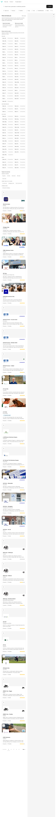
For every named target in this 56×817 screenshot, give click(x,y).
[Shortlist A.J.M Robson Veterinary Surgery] (3, 425)
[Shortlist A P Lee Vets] (3, 377)
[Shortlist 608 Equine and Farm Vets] (3, 285)
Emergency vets (11, 183)
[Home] (2, 2)
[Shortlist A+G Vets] (3, 400)
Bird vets (18, 175)
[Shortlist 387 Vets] (3, 261)
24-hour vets (4, 183)
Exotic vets (13, 175)
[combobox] (24, 6)
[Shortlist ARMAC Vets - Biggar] (3, 679)
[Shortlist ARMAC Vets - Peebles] (3, 702)
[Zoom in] (54, 15)
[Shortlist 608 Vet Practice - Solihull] (3, 354)
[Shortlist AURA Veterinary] (3, 725)
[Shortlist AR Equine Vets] (3, 656)
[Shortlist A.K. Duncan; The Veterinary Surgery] (3, 448)
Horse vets (4, 178)
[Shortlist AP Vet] (3, 633)
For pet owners (18, 1)
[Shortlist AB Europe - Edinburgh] (3, 541)
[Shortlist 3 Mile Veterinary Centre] (3, 238)
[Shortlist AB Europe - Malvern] (3, 564)
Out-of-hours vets (19, 183)
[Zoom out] (54, 16)
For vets (11, 1)
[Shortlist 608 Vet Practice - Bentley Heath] (3, 331)
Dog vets (3, 175)
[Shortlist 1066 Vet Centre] (3, 192)
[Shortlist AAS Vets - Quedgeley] (3, 494)
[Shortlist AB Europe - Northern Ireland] (3, 587)
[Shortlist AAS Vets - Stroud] (3, 518)
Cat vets (8, 175)
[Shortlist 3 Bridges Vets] (3, 215)
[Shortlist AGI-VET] (3, 610)
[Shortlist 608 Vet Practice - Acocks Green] (3, 308)
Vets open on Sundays (6, 187)
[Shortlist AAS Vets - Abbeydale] (3, 471)
